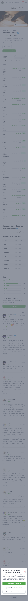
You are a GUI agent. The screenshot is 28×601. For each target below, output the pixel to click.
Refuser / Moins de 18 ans (14, 592)
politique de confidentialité (9, 578)
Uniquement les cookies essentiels (14, 588)
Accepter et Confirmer (14, 583)
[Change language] (24, 571)
